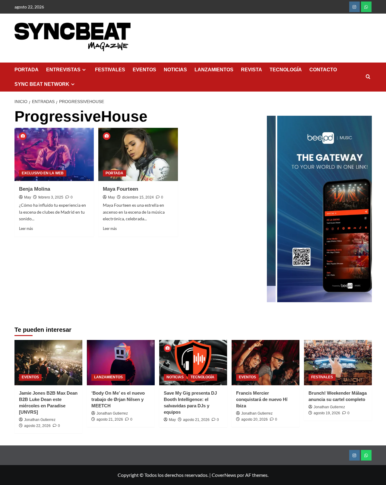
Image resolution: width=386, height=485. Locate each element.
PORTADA (26, 69)
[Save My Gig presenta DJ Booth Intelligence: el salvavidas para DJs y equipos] (193, 362)
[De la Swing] (324, 209)
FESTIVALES (110, 69)
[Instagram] (354, 7)
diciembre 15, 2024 (138, 197)
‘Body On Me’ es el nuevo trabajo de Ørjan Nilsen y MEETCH (118, 399)
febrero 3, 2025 (50, 197)
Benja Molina (34, 189)
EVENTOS (144, 69)
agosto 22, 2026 (37, 426)
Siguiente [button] (364, 212)
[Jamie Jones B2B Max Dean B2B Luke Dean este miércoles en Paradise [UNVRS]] (48, 362)
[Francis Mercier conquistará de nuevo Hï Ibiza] (265, 362)
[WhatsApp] (366, 7)
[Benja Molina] (54, 154)
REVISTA (251, 69)
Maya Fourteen (120, 189)
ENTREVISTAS (63, 69)
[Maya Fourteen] (138, 154)
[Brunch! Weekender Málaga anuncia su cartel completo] (338, 362)
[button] (368, 77)
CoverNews (224, 475)
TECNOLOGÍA (286, 69)
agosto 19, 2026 (327, 413)
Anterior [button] (274, 212)
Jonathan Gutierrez (39, 420)
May (27, 197)
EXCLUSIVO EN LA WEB (43, 173)
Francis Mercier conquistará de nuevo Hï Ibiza (261, 399)
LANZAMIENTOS (214, 69)
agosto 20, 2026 (254, 419)
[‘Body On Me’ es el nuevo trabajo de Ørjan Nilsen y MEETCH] (121, 362)
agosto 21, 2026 (109, 419)
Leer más (26, 229)
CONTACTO (323, 69)
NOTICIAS (175, 69)
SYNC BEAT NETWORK (41, 84)
